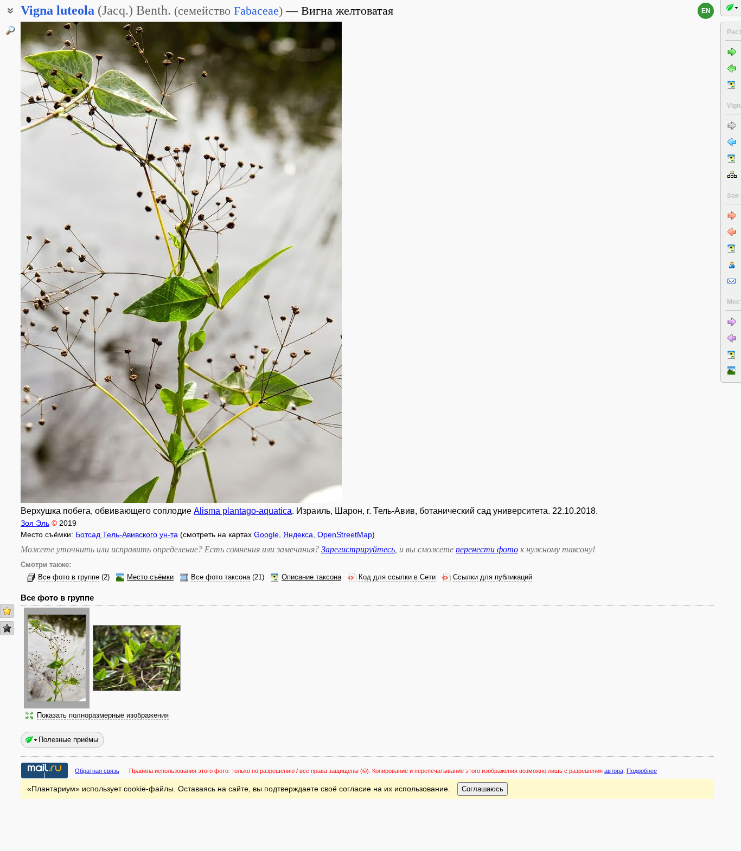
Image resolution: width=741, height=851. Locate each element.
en (706, 11)
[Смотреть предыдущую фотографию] (55, 262)
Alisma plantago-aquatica (243, 510)
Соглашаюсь (482, 789)
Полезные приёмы (68, 740)
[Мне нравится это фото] (7, 611)
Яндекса (298, 534)
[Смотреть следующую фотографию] (307, 262)
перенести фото (487, 549)
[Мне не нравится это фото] (7, 628)
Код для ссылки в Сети (397, 577)
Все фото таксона (220, 577)
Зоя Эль (35, 523)
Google (266, 534)
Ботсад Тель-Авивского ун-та (126, 534)
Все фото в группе (68, 577)
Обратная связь (97, 771)
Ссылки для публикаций (492, 577)
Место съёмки (150, 577)
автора (613, 771)
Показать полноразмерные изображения (103, 715)
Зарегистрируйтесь (358, 549)
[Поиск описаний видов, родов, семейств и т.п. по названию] (10, 30)
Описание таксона (311, 577)
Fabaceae (256, 10)
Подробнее (642, 771)
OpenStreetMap (344, 534)
